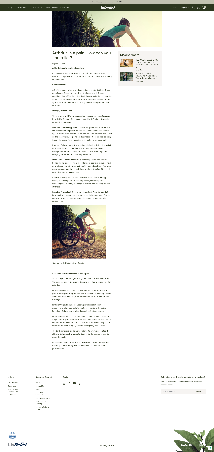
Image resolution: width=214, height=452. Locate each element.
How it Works (13, 383)
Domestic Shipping (42, 398)
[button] (193, 7)
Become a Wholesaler (39, 394)
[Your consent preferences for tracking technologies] (210, 448)
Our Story (12, 386)
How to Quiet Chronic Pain (13, 390)
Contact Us (39, 386)
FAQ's (37, 383)
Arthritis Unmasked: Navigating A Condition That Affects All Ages (146, 75)
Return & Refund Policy (42, 408)
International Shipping (40, 403)
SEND (198, 391)
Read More (139, 70)
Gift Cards (12, 395)
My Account (40, 389)
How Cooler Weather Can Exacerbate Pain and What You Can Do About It (147, 63)
